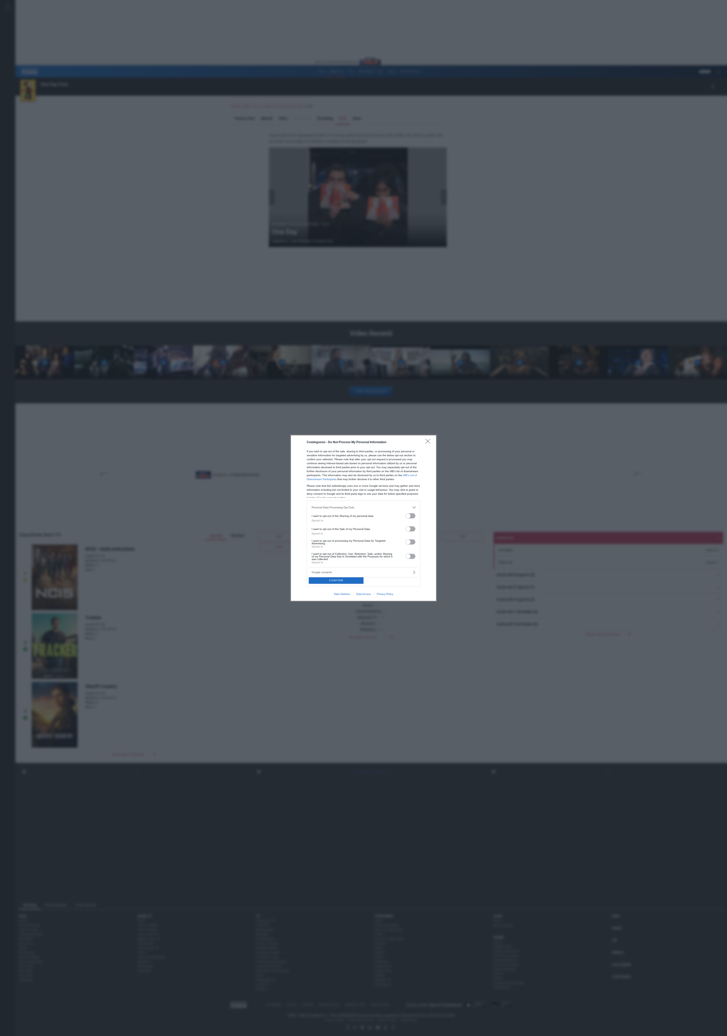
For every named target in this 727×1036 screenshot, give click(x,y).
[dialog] (363, 518)
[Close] (429, 442)
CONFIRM (336, 580)
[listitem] (363, 507)
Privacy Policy (385, 593)
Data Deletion (342, 593)
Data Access (363, 593)
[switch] (410, 515)
